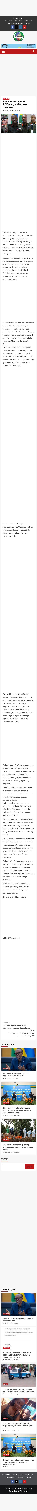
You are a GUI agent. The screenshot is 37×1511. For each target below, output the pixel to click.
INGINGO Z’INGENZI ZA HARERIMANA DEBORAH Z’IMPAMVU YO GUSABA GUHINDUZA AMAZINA (17, 1355)
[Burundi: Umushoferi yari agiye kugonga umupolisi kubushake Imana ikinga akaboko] (18, 1375)
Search (4, 1159)
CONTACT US (18, 21)
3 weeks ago (16, 1152)
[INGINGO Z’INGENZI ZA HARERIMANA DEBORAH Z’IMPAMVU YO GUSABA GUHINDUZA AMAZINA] (18, 1338)
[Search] (33, 51)
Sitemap (20, 23)
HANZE (5, 1384)
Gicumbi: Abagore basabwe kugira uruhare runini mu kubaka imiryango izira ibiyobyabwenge (17, 1110)
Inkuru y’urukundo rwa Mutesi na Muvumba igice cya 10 (21, 1033)
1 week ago (15, 1394)
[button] (3, 51)
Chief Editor (8, 110)
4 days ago (15, 1078)
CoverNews (13, 1491)
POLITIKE (6, 99)
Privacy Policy (12, 23)
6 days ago (15, 1359)
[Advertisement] (18, 8)
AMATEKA (6, 1347)
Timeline (27, 23)
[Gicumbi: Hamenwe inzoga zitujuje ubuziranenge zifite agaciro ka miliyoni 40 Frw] (18, 1130)
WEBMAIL (8, 21)
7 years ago (17, 110)
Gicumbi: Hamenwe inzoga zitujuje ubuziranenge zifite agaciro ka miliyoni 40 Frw (18, 1147)
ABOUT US (28, 21)
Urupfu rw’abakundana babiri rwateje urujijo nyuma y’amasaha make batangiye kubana (17, 1426)
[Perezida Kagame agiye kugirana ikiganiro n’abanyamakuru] (18, 1059)
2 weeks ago (16, 1115)
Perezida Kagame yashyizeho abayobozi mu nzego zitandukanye (16, 1025)
